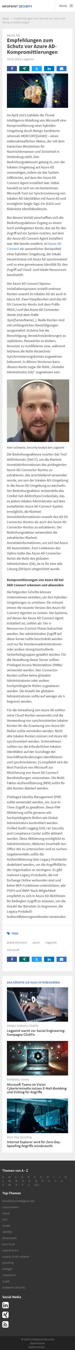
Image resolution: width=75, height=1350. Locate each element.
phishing (8, 1263)
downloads (9, 1238)
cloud (6, 1213)
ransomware (10, 1207)
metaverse (9, 1275)
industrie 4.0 (10, 1250)
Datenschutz (36, 1347)
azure (36, 942)
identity (7, 1232)
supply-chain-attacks (15, 1256)
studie (6, 1226)
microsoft (13, 950)
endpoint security (13, 1287)
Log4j (5, 1281)
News (5, 18)
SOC (5, 1219)
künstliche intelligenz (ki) (18, 1201)
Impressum (37, 1343)
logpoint (51, 942)
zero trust (8, 1244)
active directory (17, 942)
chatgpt (7, 1269)
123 (36, 1185)
